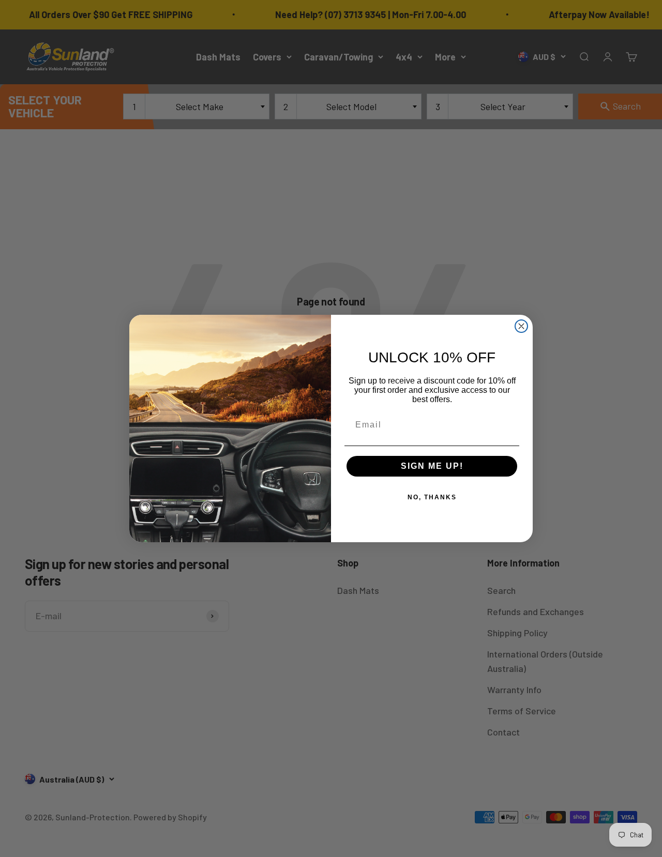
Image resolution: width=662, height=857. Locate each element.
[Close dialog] (521, 326)
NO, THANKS (432, 497)
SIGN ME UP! (432, 466)
